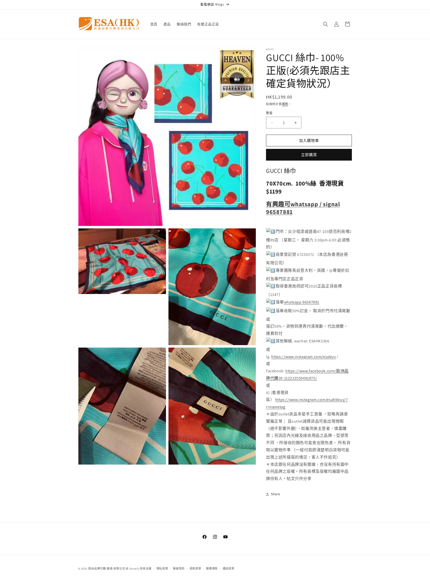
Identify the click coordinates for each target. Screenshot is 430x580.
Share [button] (275, 494)
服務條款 (212, 568)
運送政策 (228, 568)
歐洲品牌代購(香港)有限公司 (106, 568)
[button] (325, 24)
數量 (269, 113)
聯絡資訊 (179, 568)
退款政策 (195, 568)
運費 (285, 104)
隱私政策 (162, 568)
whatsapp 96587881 (301, 302)
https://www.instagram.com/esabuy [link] (303, 356)
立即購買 (309, 154)
